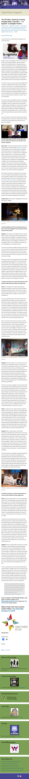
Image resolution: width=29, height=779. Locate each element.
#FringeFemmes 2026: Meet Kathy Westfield (10, 761)
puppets (25, 30)
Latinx (6, 30)
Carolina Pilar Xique (5, 27)
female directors (7, 28)
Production (17, 25)
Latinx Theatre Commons (13, 30)
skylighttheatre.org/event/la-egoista (12, 594)
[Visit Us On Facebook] (18, 776)
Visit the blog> (22, 687)
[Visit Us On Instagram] (20, 776)
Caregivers (24, 25)
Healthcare (22, 28)
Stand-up (11, 31)
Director (12, 25)
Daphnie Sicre (21, 27)
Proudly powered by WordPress (8, 776)
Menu (2, 7)
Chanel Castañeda (13, 27)
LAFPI (16, 31)
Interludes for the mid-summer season (9, 763)
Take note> (21, 717)
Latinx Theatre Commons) (10, 180)
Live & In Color (20, 147)
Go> (8, 670)
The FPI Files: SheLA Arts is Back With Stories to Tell (12, 770)
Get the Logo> (18, 736)
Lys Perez (21, 30)
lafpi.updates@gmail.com (9, 601)
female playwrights (16, 28)
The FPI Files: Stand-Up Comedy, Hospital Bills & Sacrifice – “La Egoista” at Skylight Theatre (13, 22)
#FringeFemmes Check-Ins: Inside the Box (10, 766)
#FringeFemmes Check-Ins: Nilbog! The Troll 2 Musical (12, 768)
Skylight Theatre (4, 31)
